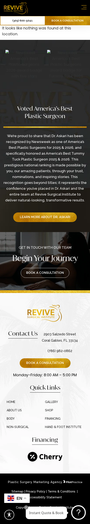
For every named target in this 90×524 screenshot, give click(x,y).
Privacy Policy (35, 491)
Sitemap (17, 491)
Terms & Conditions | (63, 491)
